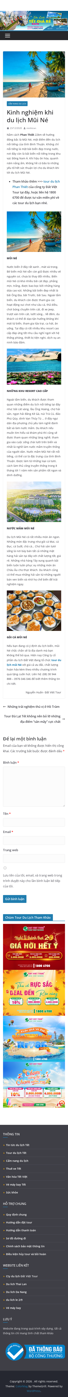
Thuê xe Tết (13, 1168)
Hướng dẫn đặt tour (19, 1222)
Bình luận (11, 762)
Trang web (10, 850)
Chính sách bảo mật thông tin (25, 1246)
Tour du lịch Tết (16, 1153)
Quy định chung (16, 1214)
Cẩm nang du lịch (17, 103)
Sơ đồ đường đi (16, 1238)
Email (8, 832)
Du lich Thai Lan (16, 1284)
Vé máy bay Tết (16, 1184)
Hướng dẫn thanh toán (21, 1230)
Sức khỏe (12, 1192)
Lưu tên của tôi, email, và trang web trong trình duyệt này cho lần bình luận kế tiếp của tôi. (32, 880)
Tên (7, 814)
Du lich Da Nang (16, 1292)
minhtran (31, 128)
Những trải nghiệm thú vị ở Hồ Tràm (34, 707)
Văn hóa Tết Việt (16, 1176)
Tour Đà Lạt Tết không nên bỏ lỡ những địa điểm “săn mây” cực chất (32, 719)
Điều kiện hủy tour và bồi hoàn (26, 1254)
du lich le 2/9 (14, 1300)
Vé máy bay (13, 1308)
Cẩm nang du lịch (17, 1161)
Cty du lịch (13, 1276)
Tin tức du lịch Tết (17, 1145)
